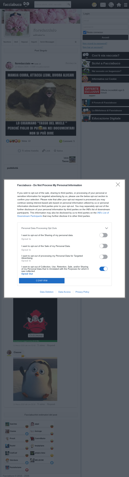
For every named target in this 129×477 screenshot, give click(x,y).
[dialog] (64, 238)
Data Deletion (46, 292)
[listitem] (64, 228)
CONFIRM (42, 280)
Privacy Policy (82, 292)
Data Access (64, 292)
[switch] (103, 235)
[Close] (119, 185)
